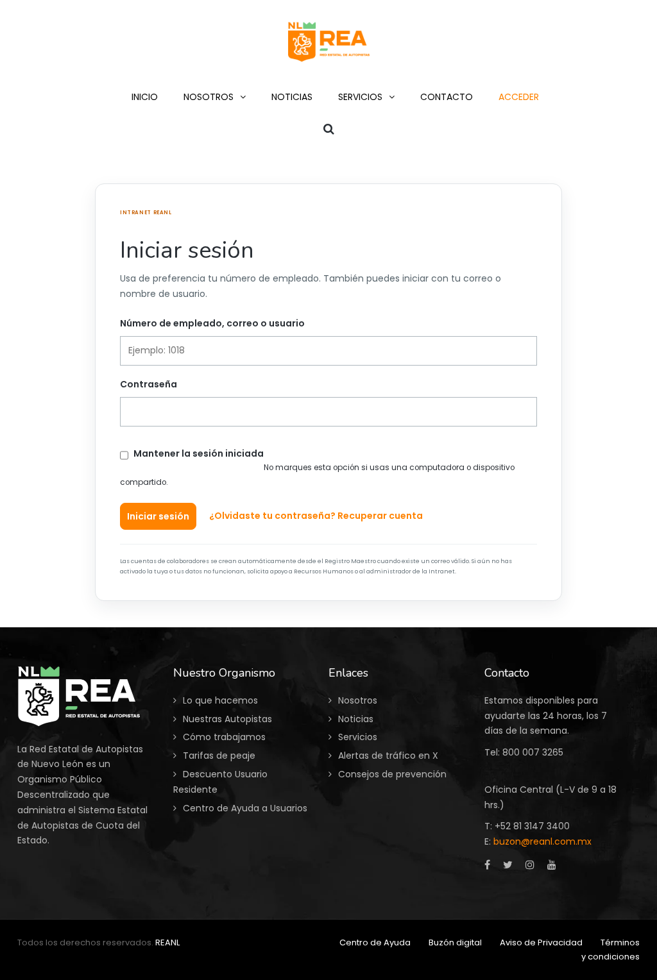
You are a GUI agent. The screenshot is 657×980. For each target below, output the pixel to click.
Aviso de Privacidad (541, 942)
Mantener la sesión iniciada (198, 453)
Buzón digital (455, 942)
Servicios (357, 737)
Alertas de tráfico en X (388, 755)
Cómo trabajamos (224, 737)
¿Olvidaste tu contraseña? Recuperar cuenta (316, 515)
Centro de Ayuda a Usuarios (245, 808)
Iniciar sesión (158, 516)
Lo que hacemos (220, 700)
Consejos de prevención (392, 774)
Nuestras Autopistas (227, 719)
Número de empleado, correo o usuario (212, 323)
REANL (167, 942)
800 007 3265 (532, 752)
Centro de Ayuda (375, 942)
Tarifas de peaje (219, 755)
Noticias (355, 719)
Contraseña (148, 384)
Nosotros (357, 700)
